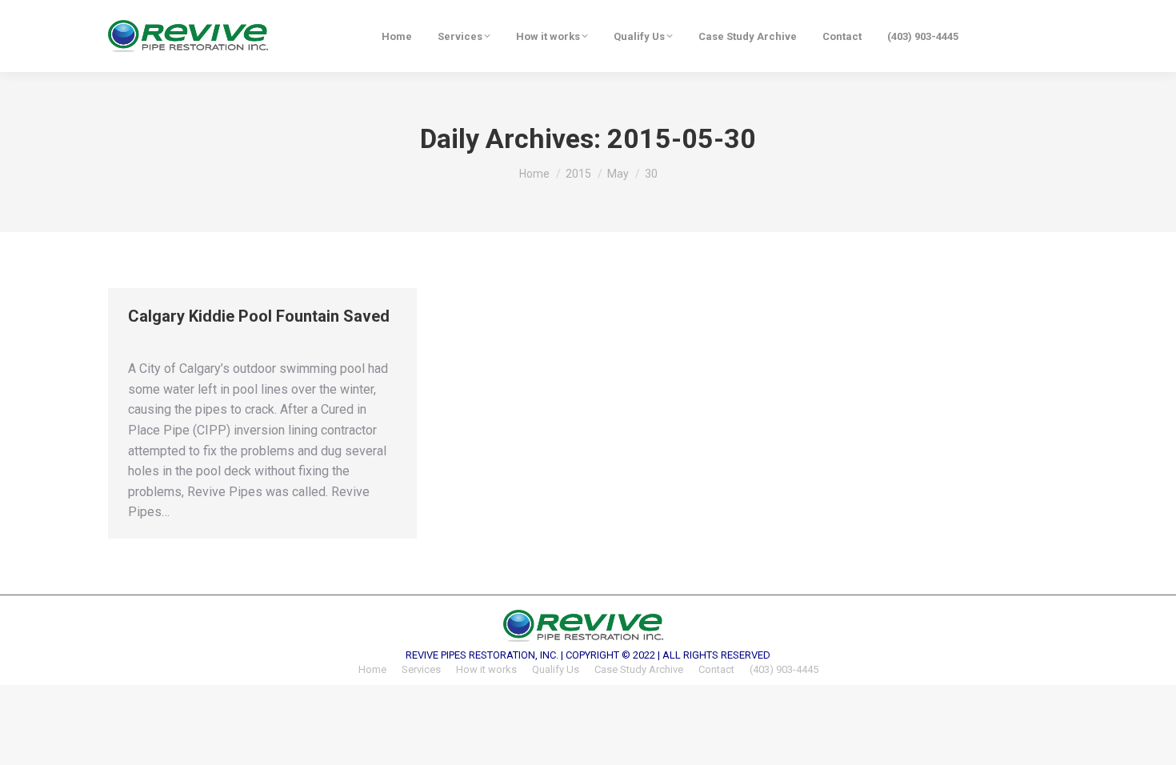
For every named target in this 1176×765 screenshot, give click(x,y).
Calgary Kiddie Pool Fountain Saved (259, 316)
